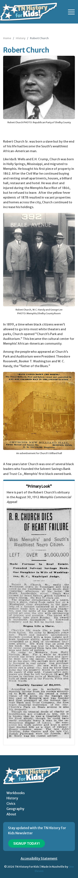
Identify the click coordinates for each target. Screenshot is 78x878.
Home (7, 38)
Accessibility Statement (39, 858)
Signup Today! (26, 843)
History (20, 38)
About (11, 814)
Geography (15, 809)
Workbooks (15, 793)
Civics (10, 803)
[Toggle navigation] (71, 12)
